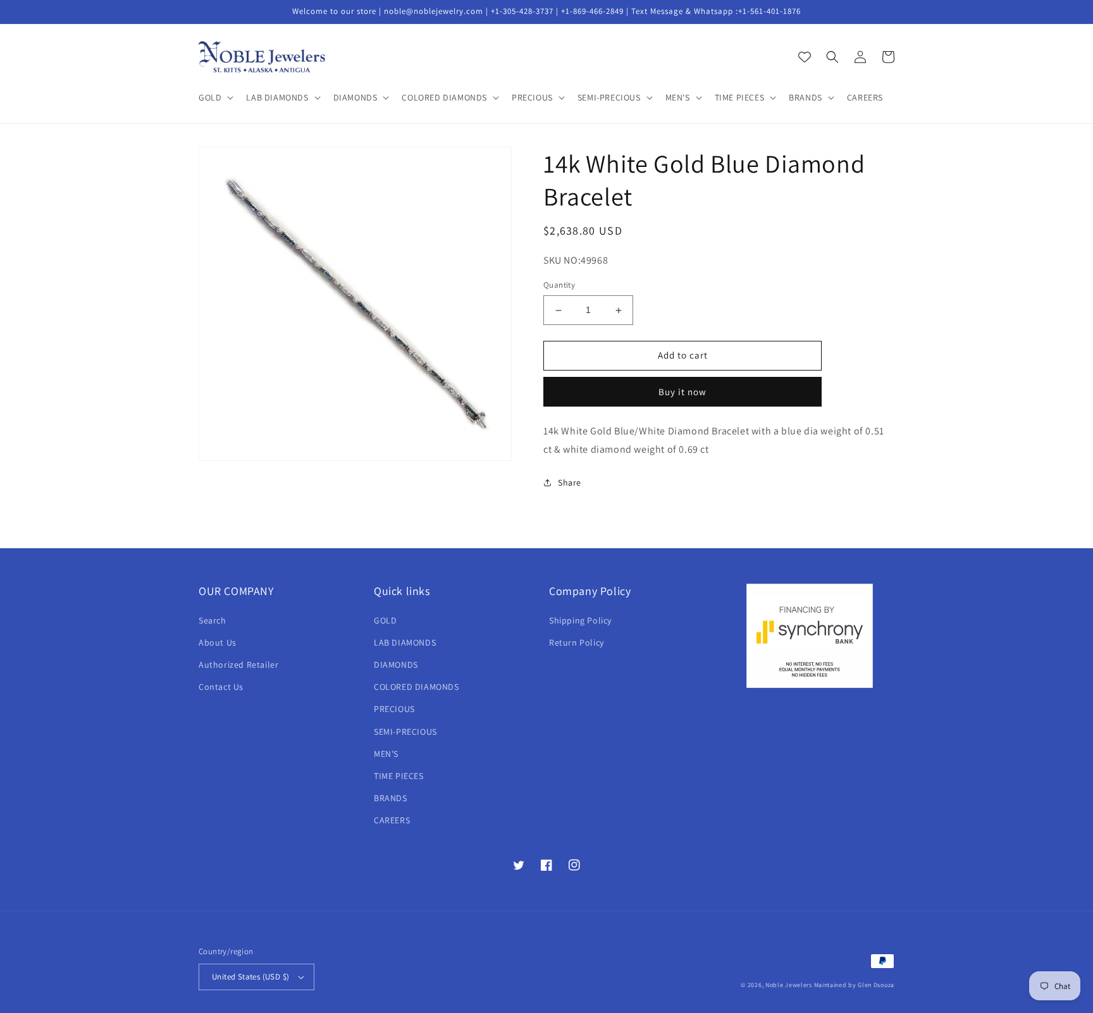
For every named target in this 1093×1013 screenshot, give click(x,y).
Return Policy (576, 642)
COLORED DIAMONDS (416, 686)
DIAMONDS (396, 664)
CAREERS (392, 820)
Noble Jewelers (788, 985)
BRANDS (390, 798)
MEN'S (386, 753)
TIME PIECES (399, 776)
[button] (214, 97)
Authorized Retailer (238, 664)
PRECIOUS (394, 709)
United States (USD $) (250, 976)
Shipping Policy (580, 620)
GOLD (385, 620)
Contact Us (221, 686)
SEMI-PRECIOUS (405, 731)
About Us (218, 642)
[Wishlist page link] (804, 57)
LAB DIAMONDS (405, 642)
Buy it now (682, 392)
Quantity (559, 285)
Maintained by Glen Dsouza (854, 985)
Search (212, 620)
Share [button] (569, 482)
